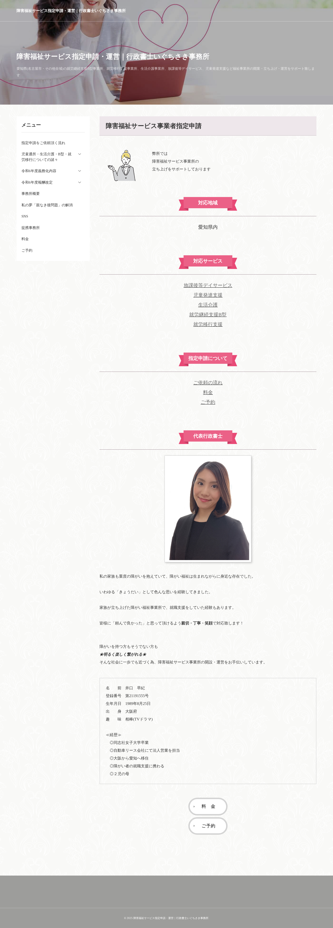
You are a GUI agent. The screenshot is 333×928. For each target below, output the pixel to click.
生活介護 (208, 304)
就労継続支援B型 (207, 314)
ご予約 (208, 402)
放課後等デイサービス (208, 285)
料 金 (208, 806)
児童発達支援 (208, 295)
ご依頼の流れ (208, 382)
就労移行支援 (208, 324)
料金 (208, 392)
